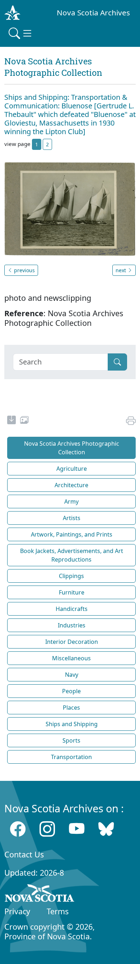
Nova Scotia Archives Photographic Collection (71, 448)
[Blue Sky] (106, 829)
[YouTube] (76, 829)
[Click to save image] (70, 208)
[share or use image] (24, 421)
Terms (58, 911)
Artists (71, 518)
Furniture (71, 592)
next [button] (121, 270)
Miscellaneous (71, 658)
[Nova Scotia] (39, 894)
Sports (71, 740)
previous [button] (24, 270)
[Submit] (117, 362)
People (71, 691)
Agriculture (71, 469)
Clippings (71, 576)
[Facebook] (17, 829)
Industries (71, 625)
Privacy (17, 911)
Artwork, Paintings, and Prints (71, 534)
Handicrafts (72, 609)
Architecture (71, 485)
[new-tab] (11, 421)
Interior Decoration (71, 642)
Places (71, 707)
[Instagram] (47, 829)
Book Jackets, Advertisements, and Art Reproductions (71, 555)
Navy (71, 675)
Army (71, 501)
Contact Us (24, 854)
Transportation (71, 757)
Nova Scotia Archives (93, 13)
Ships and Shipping (72, 724)
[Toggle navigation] (20, 33)
